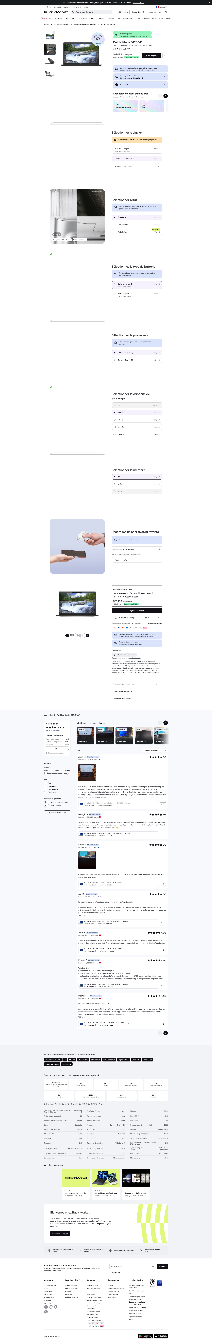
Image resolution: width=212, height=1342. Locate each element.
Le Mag (110, 1285)
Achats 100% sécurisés (95, 1320)
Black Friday (112, 1297)
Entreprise (152, 12)
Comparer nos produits (116, 1288)
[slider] (45, 773)
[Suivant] (87, 635)
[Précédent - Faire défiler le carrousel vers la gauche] (160, 96)
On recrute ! (48, 1303)
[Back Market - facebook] (55, 1307)
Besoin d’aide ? (138, 12)
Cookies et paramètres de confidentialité (137, 1303)
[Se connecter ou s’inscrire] (160, 12)
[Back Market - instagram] (46, 1307)
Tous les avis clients (114, 1291)
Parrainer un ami (92, 1285)
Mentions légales (135, 1313)
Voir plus (81, 915)
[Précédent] (67, 635)
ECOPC (131, 623)
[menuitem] (70, 18)
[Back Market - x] (46, 1311)
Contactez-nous (71, 1285)
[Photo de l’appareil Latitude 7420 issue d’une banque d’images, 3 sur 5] (50, 74)
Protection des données (137, 1307)
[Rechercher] (73, 12)
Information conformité (155, 623)
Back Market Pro (92, 1317)
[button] (98, 39)
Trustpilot (47, 1300)
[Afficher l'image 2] (77, 635)
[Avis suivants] (165, 1033)
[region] (140, 106)
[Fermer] (209, 2)
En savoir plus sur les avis (55, 753)
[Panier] (165, 12)
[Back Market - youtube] (51, 1307)
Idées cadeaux (113, 1294)
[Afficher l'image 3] (82, 635)
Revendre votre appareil (95, 1297)
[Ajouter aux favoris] (165, 55)
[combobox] (137, 549)
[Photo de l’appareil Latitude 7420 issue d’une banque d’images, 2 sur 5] (50, 62)
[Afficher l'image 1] (72, 635)
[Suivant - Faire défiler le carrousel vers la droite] (165, 96)
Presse (46, 1288)
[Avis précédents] (160, 1033)
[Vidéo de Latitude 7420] (50, 49)
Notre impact (48, 1291)
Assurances (91, 1294)
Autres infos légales (136, 1310)
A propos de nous (50, 1285)
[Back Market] (56, 12)
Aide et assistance (71, 1288)
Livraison (68, 1291)
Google (99, 1223)
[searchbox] (93, 12)
